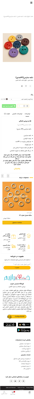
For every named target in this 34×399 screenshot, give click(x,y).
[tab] (27, 114)
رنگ (32, 95)
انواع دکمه (27, 17)
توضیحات (27, 114)
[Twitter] (19, 381)
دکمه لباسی (20, 17)
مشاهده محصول (27, 183)
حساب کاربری (4, 394)
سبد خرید (12, 393)
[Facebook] (23, 381)
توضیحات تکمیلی (17, 114)
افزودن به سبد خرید (8, 106)
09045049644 (19, 316)
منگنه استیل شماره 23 (25, 215)
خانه (32, 17)
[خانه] (29, 392)
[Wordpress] (11, 381)
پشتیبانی (17, 168)
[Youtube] (15, 381)
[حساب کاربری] (4, 392)
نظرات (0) (7, 114)
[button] (8, 176)
